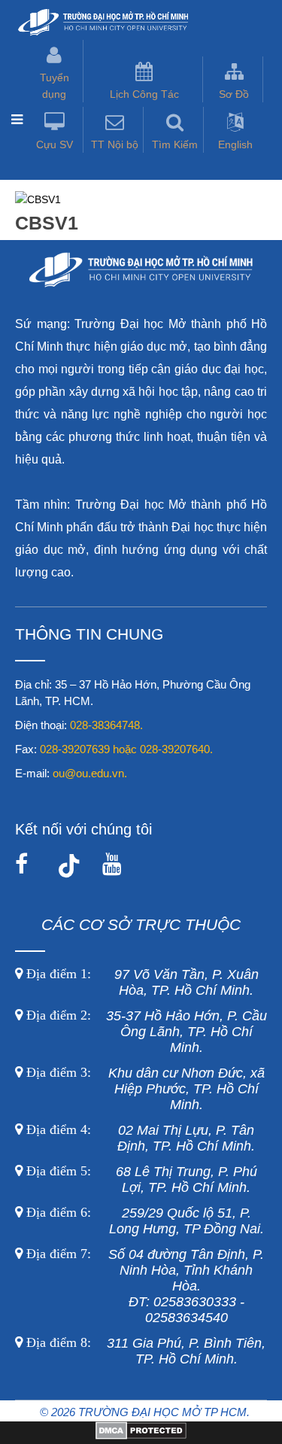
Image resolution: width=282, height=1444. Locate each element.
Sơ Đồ (234, 94)
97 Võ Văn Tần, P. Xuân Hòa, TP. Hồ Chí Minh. (141, 982)
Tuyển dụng (54, 85)
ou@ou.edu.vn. (90, 773)
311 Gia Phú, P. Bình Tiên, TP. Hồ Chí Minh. (145, 1351)
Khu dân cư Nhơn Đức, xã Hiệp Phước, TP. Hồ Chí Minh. (144, 1089)
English (235, 144)
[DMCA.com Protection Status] (141, 1436)
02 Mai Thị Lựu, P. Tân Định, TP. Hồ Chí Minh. (139, 1138)
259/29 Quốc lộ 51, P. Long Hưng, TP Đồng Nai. (145, 1220)
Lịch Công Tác (144, 94)
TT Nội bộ (114, 144)
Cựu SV (54, 144)
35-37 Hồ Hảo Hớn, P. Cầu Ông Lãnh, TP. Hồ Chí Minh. (145, 1031)
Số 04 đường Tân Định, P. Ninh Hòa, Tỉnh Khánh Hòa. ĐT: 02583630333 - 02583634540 (143, 1286)
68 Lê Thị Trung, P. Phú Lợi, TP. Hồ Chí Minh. (140, 1179)
